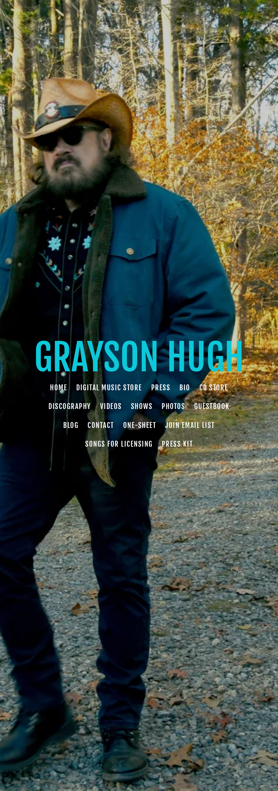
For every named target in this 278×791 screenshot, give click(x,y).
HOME (58, 387)
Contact (101, 425)
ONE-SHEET (139, 425)
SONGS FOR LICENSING (119, 444)
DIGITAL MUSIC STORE (109, 387)
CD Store (213, 387)
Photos (173, 406)
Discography (69, 406)
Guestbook (212, 406)
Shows (142, 406)
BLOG (70, 425)
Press (160, 387)
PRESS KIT (177, 444)
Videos (111, 406)
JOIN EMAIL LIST (190, 425)
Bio (184, 387)
